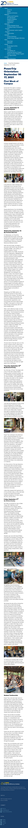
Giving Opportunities (12, 46)
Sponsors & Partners (12, 13)
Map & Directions (11, 58)
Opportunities (10, 33)
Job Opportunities (11, 55)
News (6, 39)
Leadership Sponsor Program (14, 52)
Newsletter (10, 42)
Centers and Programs (12, 16)
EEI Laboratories (11, 17)
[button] (14, 6)
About (6, 8)
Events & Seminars (11, 36)
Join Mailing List (11, 50)
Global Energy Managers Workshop (16, 38)
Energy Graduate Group (13, 25)
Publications (10, 22)
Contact (9, 47)
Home (5, 63)
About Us (9, 9)
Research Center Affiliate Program (15, 53)
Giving (6, 44)
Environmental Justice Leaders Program (13, 31)
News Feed (10, 41)
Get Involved (8, 49)
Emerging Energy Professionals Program (14, 27)
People (9, 11)
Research (7, 14)
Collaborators (10, 20)
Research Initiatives (12, 19)
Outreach (7, 35)
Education (7, 24)
